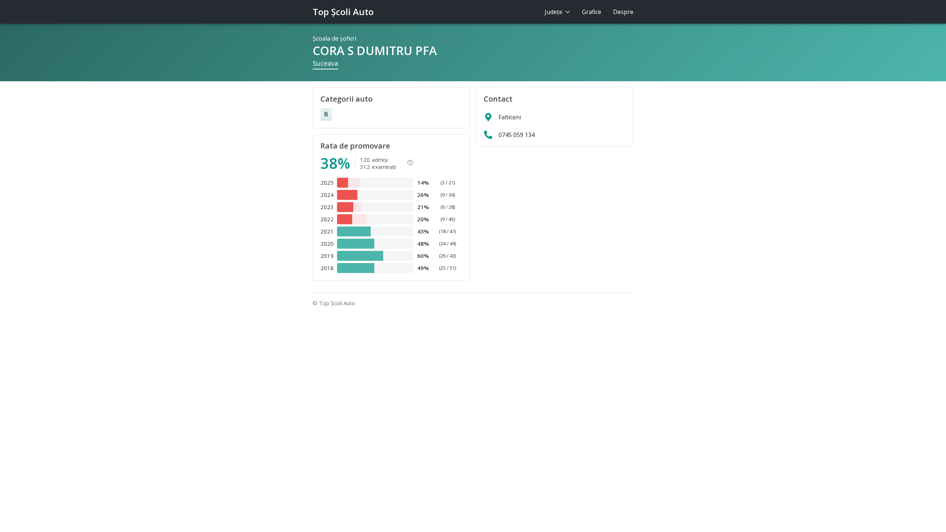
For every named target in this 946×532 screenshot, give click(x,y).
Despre (623, 12)
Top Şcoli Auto (343, 12)
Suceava (325, 63)
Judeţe (554, 12)
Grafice (591, 12)
